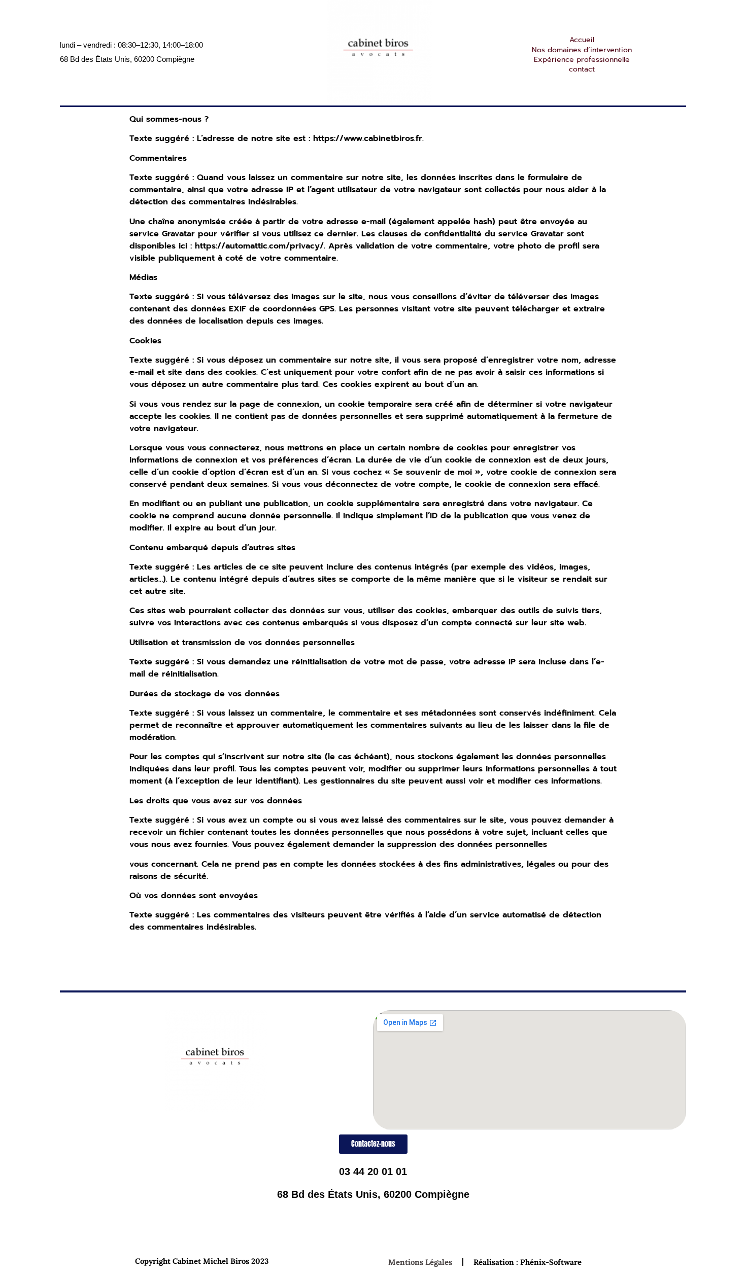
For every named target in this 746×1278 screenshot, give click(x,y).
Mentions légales (420, 1262)
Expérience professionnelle (582, 59)
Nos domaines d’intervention (582, 50)
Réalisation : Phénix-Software (527, 1262)
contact (582, 69)
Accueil (581, 40)
